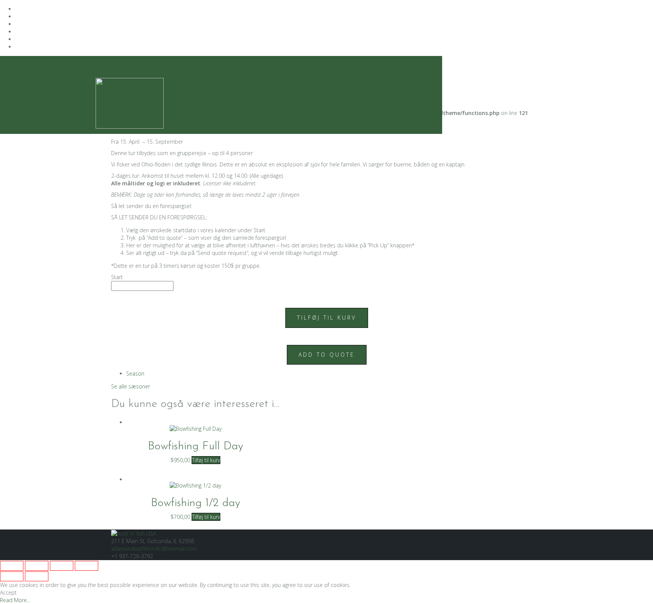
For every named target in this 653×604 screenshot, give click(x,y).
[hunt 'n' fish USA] (133, 533)
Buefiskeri (294, 72)
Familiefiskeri (297, 95)
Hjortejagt (294, 87)
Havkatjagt (295, 80)
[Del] (61, 566)
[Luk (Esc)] (86, 566)
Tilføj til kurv (326, 317)
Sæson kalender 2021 (207, 102)
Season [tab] (135, 373)
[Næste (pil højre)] (36, 576)
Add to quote (327, 354)
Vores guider (250, 102)
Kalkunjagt (294, 102)
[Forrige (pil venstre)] (11, 576)
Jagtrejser (199, 95)
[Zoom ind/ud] (11, 566)
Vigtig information (336, 102)
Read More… (15, 600)
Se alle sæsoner (130, 386)
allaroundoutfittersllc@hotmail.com (154, 548)
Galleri (290, 64)
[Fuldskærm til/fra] (36, 566)
